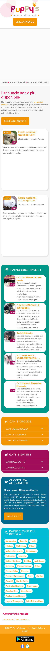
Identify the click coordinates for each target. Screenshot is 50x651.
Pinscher (25, 571)
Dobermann (32, 586)
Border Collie (22, 581)
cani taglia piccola (17, 428)
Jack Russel (39, 561)
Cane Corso (26, 591)
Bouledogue (31, 551)
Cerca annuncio (25, 21)
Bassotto (23, 541)
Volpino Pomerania (14, 551)
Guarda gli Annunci (15, 121)
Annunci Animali (17, 82)
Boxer (30, 576)
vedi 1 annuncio (22, 619)
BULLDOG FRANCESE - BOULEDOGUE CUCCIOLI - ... (28, 356)
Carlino (39, 576)
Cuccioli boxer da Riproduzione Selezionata (29, 384)
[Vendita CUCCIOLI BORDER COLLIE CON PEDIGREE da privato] (9, 308)
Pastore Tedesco (24, 566)
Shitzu (37, 566)
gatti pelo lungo (15, 467)
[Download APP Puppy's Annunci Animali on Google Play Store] (25, 641)
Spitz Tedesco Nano (34, 601)
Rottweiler (10, 556)
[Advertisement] (25, 54)
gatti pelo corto (15, 462)
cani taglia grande (17, 440)
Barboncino (11, 541)
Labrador (23, 556)
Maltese (9, 546)
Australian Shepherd (14, 586)
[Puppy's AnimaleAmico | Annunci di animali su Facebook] (22, 647)
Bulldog (27, 561)
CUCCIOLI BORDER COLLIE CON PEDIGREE (28, 306)
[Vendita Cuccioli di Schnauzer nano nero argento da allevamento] (9, 280)
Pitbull (32, 546)
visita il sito (13, 516)
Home (5, 82)
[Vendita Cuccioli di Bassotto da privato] (9, 336)
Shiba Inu (10, 566)
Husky (33, 541)
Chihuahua (21, 546)
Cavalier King (12, 591)
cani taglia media (16, 434)
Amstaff (9, 581)
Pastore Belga (12, 571)
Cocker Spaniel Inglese (15, 596)
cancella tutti (8, 619)
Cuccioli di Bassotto (24, 333)
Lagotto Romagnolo (14, 601)
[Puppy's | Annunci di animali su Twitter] (27, 647)
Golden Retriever (13, 561)
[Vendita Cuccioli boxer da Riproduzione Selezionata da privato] (9, 386)
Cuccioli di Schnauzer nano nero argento (29, 278)
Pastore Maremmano (15, 576)
